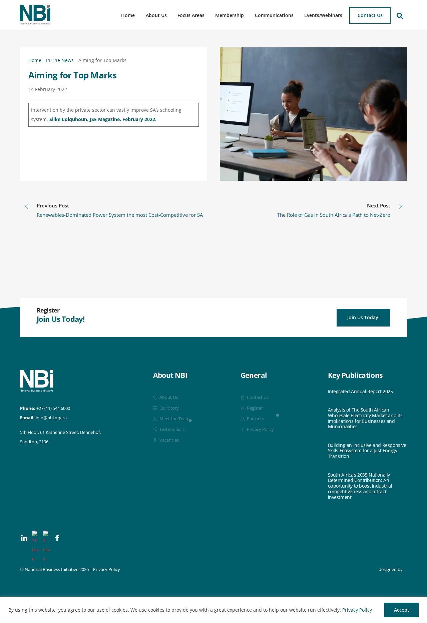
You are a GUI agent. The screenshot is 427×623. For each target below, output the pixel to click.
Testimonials (171, 429)
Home (128, 15)
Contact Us (370, 15)
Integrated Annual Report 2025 (360, 392)
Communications (274, 15)
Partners (255, 419)
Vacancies (168, 440)
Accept (401, 610)
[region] (213, 610)
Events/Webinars (323, 15)
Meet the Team (173, 419)
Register (254, 408)
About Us (156, 15)
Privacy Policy (357, 610)
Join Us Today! (363, 317)
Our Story (168, 408)
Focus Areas (190, 15)
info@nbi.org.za (51, 418)
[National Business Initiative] (35, 22)
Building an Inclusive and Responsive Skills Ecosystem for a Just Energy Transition (367, 451)
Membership (229, 15)
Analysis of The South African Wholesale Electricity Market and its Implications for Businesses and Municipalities (365, 418)
